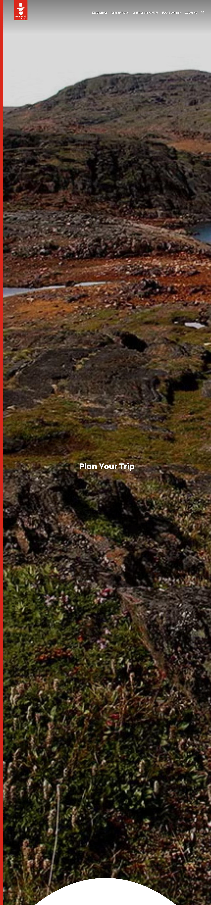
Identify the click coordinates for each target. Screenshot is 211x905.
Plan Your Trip (171, 12)
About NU (191, 12)
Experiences (99, 12)
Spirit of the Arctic (145, 12)
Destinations (120, 12)
